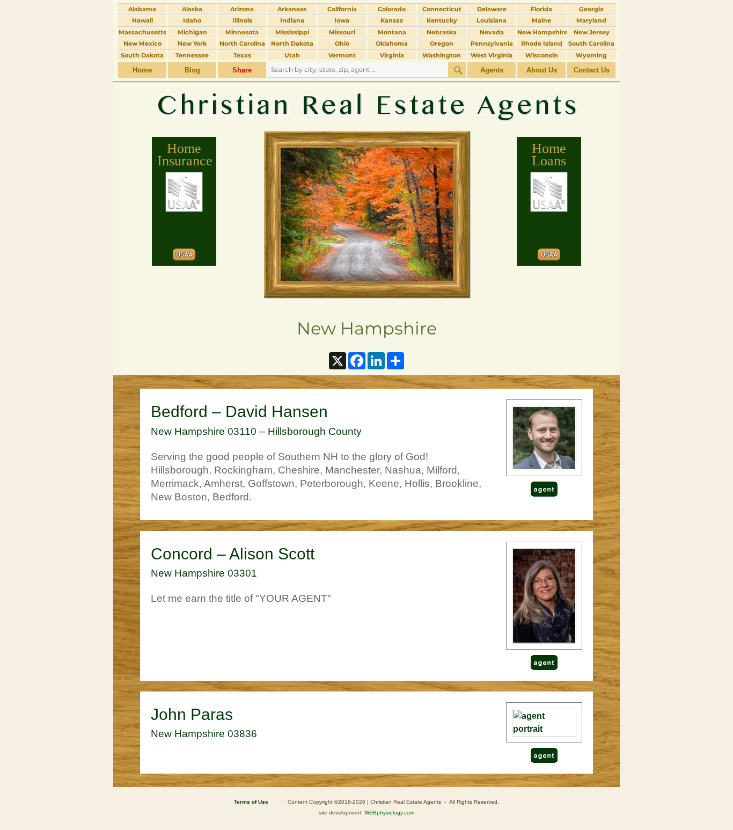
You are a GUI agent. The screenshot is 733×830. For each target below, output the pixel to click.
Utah (292, 55)
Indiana (292, 20)
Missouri (342, 32)
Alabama (142, 9)
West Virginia (491, 55)
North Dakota (292, 43)
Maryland (591, 20)
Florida (541, 9)
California (342, 9)
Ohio (342, 43)
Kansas (391, 20)
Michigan (192, 32)
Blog (192, 70)
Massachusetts (142, 32)
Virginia (392, 55)
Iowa (341, 20)
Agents (491, 70)
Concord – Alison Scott (232, 553)
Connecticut (441, 9)
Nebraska (442, 32)
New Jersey (592, 32)
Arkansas (291, 9)
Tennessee (192, 55)
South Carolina (591, 43)
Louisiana (492, 20)
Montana (392, 32)
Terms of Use (251, 802)
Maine (541, 20)
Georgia (591, 9)
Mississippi (292, 32)
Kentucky (442, 20)
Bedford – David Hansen (239, 411)
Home (142, 70)
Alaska (192, 9)
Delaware (492, 9)
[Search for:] (358, 69)
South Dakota (142, 55)
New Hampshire (541, 32)
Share (242, 70)
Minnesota (242, 32)
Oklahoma (392, 43)
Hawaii (142, 20)
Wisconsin (541, 55)
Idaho (192, 20)
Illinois (242, 20)
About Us (541, 70)
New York (192, 43)
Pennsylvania (492, 43)
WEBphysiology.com (389, 813)
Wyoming (591, 55)
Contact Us (592, 70)
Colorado (392, 9)
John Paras (192, 714)
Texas (242, 55)
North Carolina (242, 43)
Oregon (441, 43)
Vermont (342, 55)
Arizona (242, 9)
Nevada (492, 32)
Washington (441, 55)
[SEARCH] (457, 70)
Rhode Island (541, 43)
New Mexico (142, 43)
